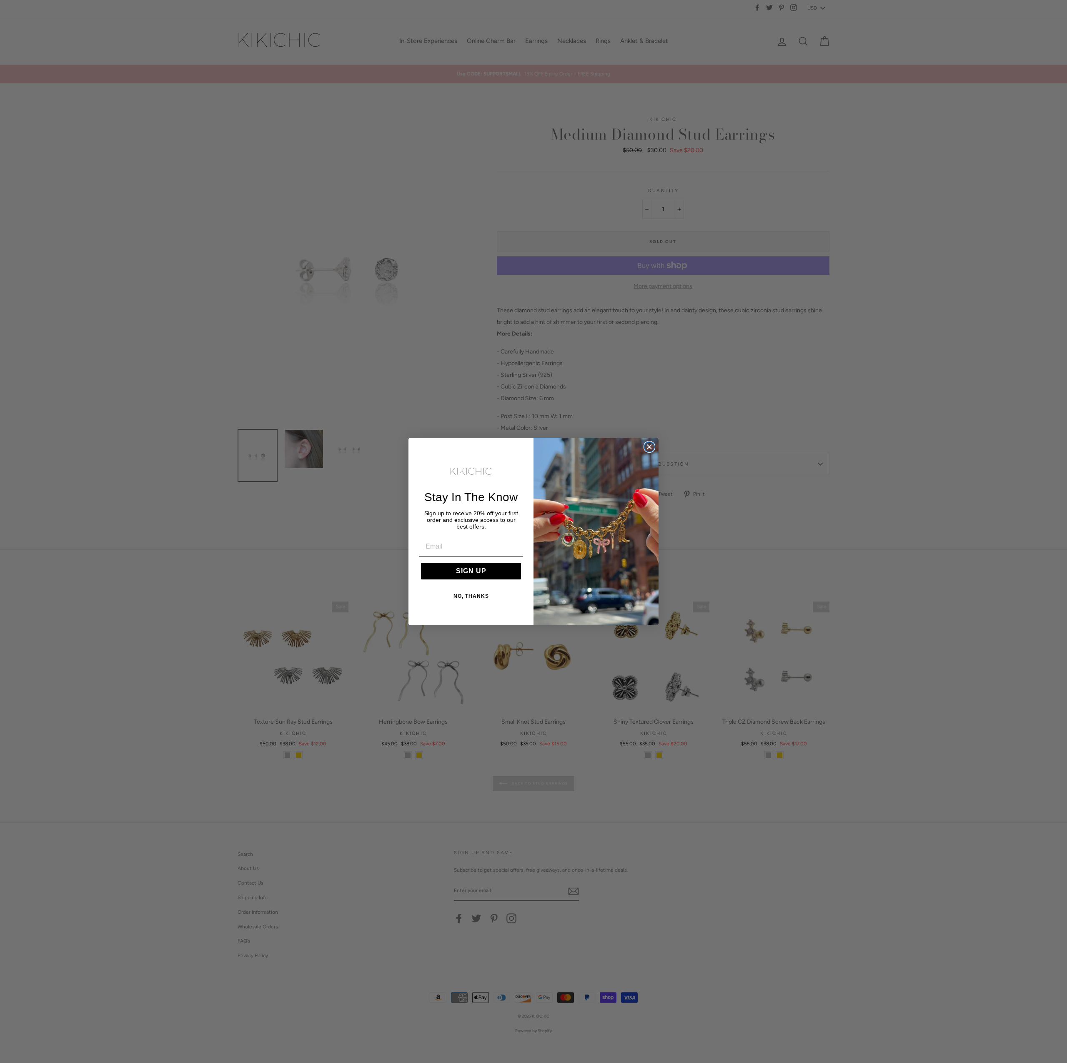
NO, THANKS (471, 596)
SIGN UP (471, 570)
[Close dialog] (649, 447)
